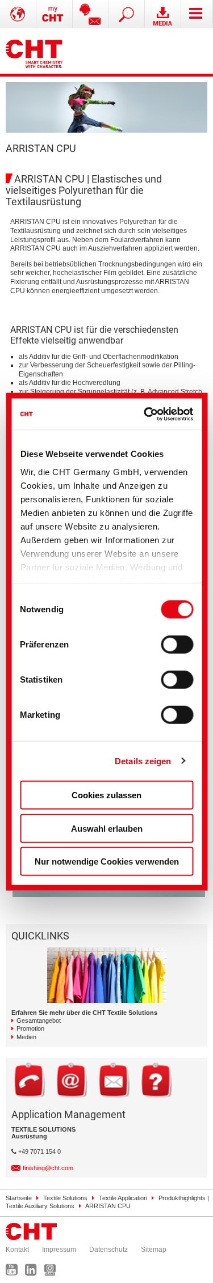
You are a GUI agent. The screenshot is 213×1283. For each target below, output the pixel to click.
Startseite (19, 1198)
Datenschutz (108, 1250)
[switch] (177, 645)
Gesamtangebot (38, 1020)
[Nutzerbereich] (54, 14)
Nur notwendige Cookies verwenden (107, 861)
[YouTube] (14, 1272)
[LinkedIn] (34, 1272)
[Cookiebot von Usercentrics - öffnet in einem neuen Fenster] (147, 414)
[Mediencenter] (163, 14)
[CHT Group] (34, 51)
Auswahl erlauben (107, 828)
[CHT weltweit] (18, 14)
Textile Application (123, 1198)
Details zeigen (143, 760)
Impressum (59, 1250)
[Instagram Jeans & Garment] (52, 1272)
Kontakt (17, 1250)
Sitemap (153, 1250)
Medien (26, 1037)
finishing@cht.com (48, 1168)
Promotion (30, 1028)
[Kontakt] (91, 14)
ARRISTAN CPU (108, 1205)
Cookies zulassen (106, 795)
